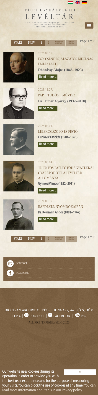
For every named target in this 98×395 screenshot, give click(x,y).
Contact (21, 263)
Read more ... (48, 77)
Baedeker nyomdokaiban (60, 207)
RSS (83, 317)
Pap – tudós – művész (56, 96)
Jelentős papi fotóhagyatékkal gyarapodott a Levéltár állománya (66, 173)
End (71, 43)
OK (80, 372)
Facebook (22, 273)
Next (59, 43)
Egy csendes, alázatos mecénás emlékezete (65, 61)
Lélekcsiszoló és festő (58, 132)
